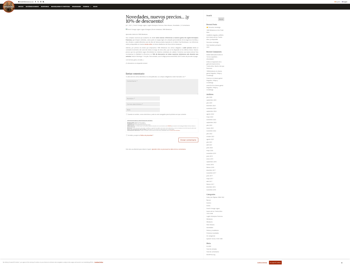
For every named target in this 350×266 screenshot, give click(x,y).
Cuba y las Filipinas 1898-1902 (215, 197)
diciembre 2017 (210, 170)
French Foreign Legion (140, 25)
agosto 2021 (210, 139)
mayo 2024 (209, 117)
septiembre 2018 (211, 162)
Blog (95, 7)
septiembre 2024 (211, 111)
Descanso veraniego (212, 42)
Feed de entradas (211, 249)
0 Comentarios (185, 25)
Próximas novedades (212, 233)
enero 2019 (209, 159)
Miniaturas (209, 219)
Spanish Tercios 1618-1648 (214, 239)
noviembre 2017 (211, 173)
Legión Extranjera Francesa (155, 25)
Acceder (208, 246)
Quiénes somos (32, 7)
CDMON (169, 126)
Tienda (86, 7)
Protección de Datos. (175, 130)
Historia (45, 7)
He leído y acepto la (140, 135)
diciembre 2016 (210, 187)
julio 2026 (209, 97)
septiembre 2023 (211, 122)
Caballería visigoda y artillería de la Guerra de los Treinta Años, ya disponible (214, 37)
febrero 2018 (210, 167)
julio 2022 (209, 134)
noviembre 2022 (211, 131)
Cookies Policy (98, 262)
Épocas (208, 200)
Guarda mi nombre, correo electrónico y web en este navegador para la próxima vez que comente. (157, 114)
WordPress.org (210, 254)
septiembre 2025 (211, 100)
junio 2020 (209, 148)
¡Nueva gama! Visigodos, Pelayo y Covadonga (214, 73)
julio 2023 (209, 125)
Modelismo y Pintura (60, 7)
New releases (168, 25)
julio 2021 (209, 142)
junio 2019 (209, 156)
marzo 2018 (210, 164)
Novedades (176, 25)
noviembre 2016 (211, 190)
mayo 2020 (209, 150)
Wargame (76, 7)
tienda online (148, 44)
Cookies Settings (262, 262)
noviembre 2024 (211, 108)
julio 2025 (209, 103)
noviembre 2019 (211, 153)
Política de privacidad (146, 135)
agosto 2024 (210, 114)
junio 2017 (209, 176)
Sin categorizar (210, 236)
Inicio (20, 7)
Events (208, 205)
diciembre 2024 (210, 105)
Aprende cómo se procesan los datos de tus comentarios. (169, 149)
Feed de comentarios (212, 252)
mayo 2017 (209, 178)
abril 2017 (209, 181)
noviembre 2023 (211, 119)
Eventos (208, 203)
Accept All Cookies (275, 262)
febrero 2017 (210, 184)
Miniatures (209, 222)
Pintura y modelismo (212, 230)
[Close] (341, 263)
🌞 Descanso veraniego (213, 27)
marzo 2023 (210, 128)
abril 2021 (209, 145)
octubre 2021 (210, 136)
